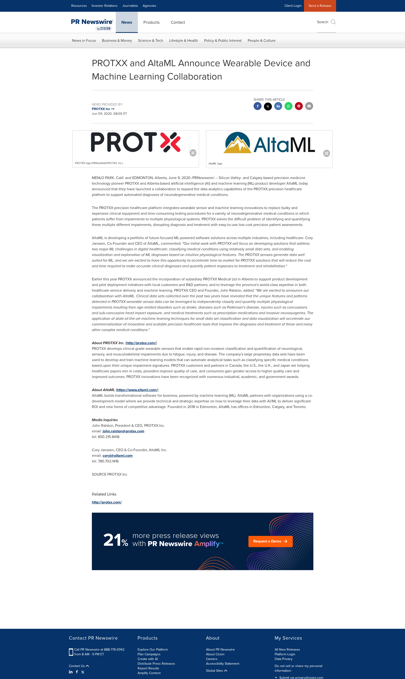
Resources (79, 5)
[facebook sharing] (258, 106)
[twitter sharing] (268, 107)
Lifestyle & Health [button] (183, 40)
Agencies (149, 5)
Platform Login (285, 654)
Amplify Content (149, 673)
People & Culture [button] (262, 40)
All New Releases (287, 649)
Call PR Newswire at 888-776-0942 (99, 649)
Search (322, 22)
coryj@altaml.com (118, 455)
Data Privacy (283, 658)
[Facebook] (77, 672)
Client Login (293, 5)
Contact (178, 22)
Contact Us (77, 666)
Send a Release (320, 5)
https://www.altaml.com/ (137, 390)
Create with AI (148, 658)
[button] (136, 142)
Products (151, 22)
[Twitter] (83, 672)
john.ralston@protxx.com (123, 431)
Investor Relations (105, 5)
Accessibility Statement (222, 663)
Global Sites (215, 670)
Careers (212, 658)
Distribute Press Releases (156, 663)
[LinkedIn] (71, 672)
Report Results (148, 668)
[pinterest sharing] (299, 106)
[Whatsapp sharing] (288, 106)
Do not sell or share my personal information (298, 668)
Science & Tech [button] (150, 40)
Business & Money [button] (117, 40)
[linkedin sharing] (278, 106)
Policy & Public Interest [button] (223, 40)
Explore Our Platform (153, 649)
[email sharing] (309, 106)
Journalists (130, 5)
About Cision (215, 654)
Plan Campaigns (149, 654)
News (126, 22)
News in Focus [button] (84, 40)
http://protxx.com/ (141, 343)
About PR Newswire (220, 649)
